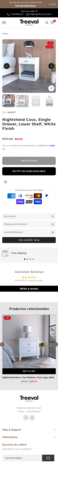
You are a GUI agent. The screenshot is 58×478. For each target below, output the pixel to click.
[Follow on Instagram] (32, 418)
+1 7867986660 (16, 14)
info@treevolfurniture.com (40, 14)
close (53, 4)
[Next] (51, 66)
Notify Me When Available (29, 171)
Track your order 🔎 (29, 11)
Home (5, 33)
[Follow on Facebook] (26, 418)
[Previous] (7, 66)
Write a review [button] (29, 288)
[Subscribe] (48, 458)
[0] (52, 22)
